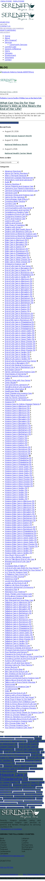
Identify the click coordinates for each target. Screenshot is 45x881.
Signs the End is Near (14, 669)
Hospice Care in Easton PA (16, 436)
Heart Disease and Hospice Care (18, 393)
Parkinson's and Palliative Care (17, 646)
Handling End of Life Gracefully (18, 387)
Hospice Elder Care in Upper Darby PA (21, 538)
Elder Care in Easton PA (15, 247)
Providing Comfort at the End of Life (20, 658)
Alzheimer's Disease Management (19, 178)
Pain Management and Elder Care (19, 600)
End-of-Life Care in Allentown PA (18, 279)
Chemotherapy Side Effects (16, 199)
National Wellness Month (16, 145)
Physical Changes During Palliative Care (21, 650)
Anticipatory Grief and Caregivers (18, 180)
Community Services (18, 44)
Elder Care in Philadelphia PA (17, 253)
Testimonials (10, 684)
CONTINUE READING (9, 123)
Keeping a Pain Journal (14, 577)
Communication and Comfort (17, 210)
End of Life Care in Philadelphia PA (19, 275)
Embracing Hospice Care (15, 264)
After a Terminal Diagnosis (16, 175)
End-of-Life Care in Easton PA (17, 305)
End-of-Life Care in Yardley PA (17, 352)
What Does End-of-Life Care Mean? (20, 697)
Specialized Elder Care (14, 676)
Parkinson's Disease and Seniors (18, 648)
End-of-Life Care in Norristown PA (19, 313)
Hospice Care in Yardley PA (16, 488)
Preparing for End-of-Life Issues (18, 654)
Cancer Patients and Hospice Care (19, 186)
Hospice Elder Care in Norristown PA (20, 527)
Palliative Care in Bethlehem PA (18, 611)
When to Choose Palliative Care (18, 715)
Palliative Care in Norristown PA (18, 620)
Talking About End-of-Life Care (17, 680)
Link (1, 801)
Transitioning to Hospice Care (17, 686)
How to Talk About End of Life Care (19, 559)
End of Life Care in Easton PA (17, 270)
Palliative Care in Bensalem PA (17, 607)
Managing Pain (11, 589)
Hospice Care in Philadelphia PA (18, 458)
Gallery (7, 378)
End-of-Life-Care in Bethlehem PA (19, 367)
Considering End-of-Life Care (17, 214)
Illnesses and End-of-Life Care (17, 561)
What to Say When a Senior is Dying (20, 706)
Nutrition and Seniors (13, 598)
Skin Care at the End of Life (31, 98)
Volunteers (9, 57)
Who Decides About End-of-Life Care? (21, 719)
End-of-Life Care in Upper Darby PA (19, 331)
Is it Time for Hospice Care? (16, 572)
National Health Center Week (18, 153)
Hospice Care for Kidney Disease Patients (22, 404)
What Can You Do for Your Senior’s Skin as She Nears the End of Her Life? (20, 105)
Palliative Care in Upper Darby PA (19, 633)
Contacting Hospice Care (15, 216)
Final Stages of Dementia (15, 374)
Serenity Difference (13, 49)
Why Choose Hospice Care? (16, 725)
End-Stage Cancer (12, 370)
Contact (8, 60)
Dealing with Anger (13, 227)
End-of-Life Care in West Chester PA (20, 341)
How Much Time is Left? (15, 555)
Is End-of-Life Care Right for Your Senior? (22, 568)
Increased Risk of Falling (15, 566)
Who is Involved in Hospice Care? (19, 721)
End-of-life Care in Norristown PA (18, 320)
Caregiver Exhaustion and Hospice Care (21, 191)
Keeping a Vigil (11, 579)
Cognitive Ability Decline (15, 201)
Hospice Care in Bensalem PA (17, 417)
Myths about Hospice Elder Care (18, 596)
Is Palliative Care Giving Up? (16, 574)
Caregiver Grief (11, 193)
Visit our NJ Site (6, 867)
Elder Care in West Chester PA (17, 260)
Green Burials (10, 382)
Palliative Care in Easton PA (16, 615)
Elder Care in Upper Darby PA (17, 257)
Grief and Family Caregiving (16, 385)
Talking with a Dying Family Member (20, 682)
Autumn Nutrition (12, 184)
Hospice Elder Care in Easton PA (18, 523)
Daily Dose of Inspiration (15, 225)
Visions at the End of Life (15, 693)
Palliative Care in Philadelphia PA (18, 626)
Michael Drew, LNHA (9, 92)
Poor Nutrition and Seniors (16, 652)
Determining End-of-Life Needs (18, 238)
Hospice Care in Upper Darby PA (18, 467)
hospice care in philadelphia (26, 771)
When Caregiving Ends (14, 710)
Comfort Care (10, 47)
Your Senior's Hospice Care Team (18, 727)
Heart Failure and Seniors (15, 395)
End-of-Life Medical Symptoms (18, 365)
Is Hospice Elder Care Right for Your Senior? (23, 570)
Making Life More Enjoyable (16, 585)
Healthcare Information (14, 389)
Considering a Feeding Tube (16, 212)
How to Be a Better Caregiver (17, 557)
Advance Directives (13, 171)
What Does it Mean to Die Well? (18, 699)
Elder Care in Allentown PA (16, 240)
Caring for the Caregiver (15, 197)
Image (7, 564)
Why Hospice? (11, 40)
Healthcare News (12, 391)
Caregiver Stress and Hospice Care (19, 195)
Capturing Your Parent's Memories (19, 188)
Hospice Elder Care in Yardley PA (18, 548)
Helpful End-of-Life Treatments (18, 400)
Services (8, 42)
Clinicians (8, 53)
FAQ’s (7, 51)
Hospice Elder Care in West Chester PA (21, 544)
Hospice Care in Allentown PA (17, 406)
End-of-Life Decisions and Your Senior (20, 361)
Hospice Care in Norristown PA (17, 447)
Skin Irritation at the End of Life (18, 674)
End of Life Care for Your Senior (18, 266)
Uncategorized (11, 689)
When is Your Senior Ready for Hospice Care (23, 712)
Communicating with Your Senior (19, 208)
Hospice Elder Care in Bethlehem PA (20, 516)
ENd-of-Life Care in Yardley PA (17, 359)
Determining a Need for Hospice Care (21, 234)
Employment (10, 55)
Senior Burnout (11, 667)
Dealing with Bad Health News (18, 229)
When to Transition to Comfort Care (20, 717)
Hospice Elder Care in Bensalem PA (20, 510)
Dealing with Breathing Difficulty (18, 231)
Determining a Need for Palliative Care (21, 236)
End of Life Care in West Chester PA (21, 756)
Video (7, 691)
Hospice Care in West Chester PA (19, 477)
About (7, 38)
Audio (7, 182)
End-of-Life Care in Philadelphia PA (19, 322)
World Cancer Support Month (18, 136)
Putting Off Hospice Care (15, 661)
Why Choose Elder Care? (15, 723)
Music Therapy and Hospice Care (18, 594)
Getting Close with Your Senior (17, 380)
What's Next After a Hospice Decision (20, 708)
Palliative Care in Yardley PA (10, 98)
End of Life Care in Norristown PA (19, 272)
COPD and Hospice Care (15, 219)
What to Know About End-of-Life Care (21, 704)
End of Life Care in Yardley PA (17, 277)
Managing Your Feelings (15, 592)
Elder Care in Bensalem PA (16, 242)
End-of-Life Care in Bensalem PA (18, 290)
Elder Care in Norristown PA (16, 249)
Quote (27, 807)
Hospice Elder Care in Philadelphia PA (20, 531)
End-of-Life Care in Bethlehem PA (19, 298)
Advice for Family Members (16, 173)
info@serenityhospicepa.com (12, 856)
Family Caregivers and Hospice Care (20, 372)
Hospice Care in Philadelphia (16, 456)
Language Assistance (9, 874)
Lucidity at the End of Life (16, 583)
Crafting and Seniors (13, 223)
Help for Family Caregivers (16, 398)
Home (7, 36)
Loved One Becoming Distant (17, 581)
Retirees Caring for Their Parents (18, 665)
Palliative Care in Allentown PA (17, 602)
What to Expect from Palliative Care (20, 702)
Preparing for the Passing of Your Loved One (23, 656)
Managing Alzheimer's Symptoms (19, 587)
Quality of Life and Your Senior (17, 663)
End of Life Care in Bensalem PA (18, 268)
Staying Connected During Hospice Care (22, 678)
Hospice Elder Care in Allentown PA (19, 501)
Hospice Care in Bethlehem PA (18, 426)
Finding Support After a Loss (17, 376)
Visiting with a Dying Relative (17, 695)
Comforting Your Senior (14, 206)
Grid (22, 761)
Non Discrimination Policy (34, 874)
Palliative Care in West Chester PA (19, 637)
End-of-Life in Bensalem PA (16, 363)
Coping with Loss (12, 221)
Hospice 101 (10, 402)
